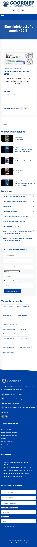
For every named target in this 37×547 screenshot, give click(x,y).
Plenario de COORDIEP (8, 315)
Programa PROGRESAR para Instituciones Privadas (15, 463)
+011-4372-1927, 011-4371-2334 (14, 394)
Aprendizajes (6, 320)
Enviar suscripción (12, 291)
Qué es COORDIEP (23, 338)
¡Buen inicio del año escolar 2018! (17, 72)
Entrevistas (5, 333)
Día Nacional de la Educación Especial (23, 161)
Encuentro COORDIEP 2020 (9, 347)
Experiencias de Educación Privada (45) (15, 216)
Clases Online (23, 329)
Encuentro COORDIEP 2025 (9, 329)
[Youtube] (6, 416)
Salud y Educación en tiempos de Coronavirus (17, 473)
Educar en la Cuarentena (8, 338)
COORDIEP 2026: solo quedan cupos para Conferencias (24, 150)
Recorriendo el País (7, 441)
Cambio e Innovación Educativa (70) (14, 196)
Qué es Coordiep (6, 429)
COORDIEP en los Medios (23, 306)
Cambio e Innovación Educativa (12, 476)
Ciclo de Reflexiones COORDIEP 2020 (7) (15, 201)
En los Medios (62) (8, 206)
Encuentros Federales (8, 306)
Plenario (3, 438)
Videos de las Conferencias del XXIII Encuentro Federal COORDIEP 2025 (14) (17, 239)
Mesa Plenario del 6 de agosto (24, 173)
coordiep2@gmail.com (12, 403)
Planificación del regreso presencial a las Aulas (17, 470)
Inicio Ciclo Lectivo (11, 94)
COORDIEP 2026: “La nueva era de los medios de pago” (25, 184)
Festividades (17, 68)
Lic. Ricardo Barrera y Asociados (18, 543)
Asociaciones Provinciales (9, 435)
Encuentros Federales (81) (11, 211)
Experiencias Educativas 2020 (10, 324)
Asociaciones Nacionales (9, 432)
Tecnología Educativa (25, 347)
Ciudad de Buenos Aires (20, 343)
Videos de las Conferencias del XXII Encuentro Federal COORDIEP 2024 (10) (17, 232)
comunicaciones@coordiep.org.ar (15, 399)
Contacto (4, 448)
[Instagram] (2, 416)
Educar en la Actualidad (8, 352)
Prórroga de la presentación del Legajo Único (17, 467)
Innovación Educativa (22, 315)
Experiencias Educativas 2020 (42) (14, 221)
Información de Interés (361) (11, 226)
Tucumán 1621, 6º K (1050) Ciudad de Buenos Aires (20, 407)
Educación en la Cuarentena (20, 320)
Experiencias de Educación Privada (23, 310)
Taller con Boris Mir (20, 139)
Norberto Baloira (7, 343)
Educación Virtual (7, 310)
